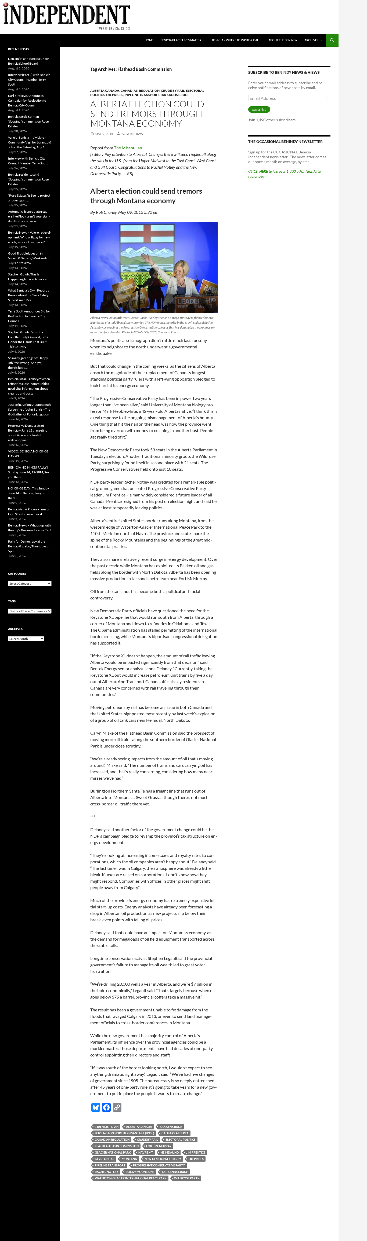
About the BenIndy (282, 40)
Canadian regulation (140, 91)
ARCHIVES (311, 40)
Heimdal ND (170, 1152)
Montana (129, 1159)
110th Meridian (106, 1126)
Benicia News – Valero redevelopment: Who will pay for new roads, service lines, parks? (29, 237)
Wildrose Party (186, 1178)
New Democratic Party (163, 1159)
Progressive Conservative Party (159, 1165)
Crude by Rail (147, 1139)
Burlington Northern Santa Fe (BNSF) (124, 1133)
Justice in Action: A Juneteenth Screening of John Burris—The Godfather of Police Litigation (29, 409)
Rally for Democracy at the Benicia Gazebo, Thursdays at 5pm (28, 546)
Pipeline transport (142, 95)
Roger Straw (132, 134)
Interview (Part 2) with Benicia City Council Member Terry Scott (29, 79)
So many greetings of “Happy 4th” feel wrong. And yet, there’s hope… (28, 363)
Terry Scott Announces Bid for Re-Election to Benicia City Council (29, 316)
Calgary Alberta (175, 1133)
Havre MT (145, 1152)
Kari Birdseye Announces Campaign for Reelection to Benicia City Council (27, 100)
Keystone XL (104, 1159)
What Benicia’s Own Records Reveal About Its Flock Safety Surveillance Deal (28, 295)
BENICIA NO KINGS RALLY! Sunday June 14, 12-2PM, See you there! (28, 472)
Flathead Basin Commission (117, 1146)
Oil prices (114, 95)
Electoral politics (180, 1139)
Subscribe (259, 110)
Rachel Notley (106, 1171)
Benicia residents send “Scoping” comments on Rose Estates (28, 179)
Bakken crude (171, 1126)
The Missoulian (128, 147)
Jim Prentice (195, 1152)
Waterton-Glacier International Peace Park (131, 1178)
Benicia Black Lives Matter (180, 40)
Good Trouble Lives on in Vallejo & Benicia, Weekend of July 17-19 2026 (28, 258)
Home (149, 40)
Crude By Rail (173, 91)
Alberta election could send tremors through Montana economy (147, 113)
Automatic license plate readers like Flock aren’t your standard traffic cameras (29, 216)
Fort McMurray (158, 1146)
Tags (12, 601)
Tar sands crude (174, 95)
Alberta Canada (104, 91)
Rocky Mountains (140, 1171)
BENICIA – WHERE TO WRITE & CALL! (236, 40)
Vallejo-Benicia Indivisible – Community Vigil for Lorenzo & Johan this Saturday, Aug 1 (29, 142)
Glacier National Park (113, 1152)
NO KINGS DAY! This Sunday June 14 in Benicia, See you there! (28, 493)
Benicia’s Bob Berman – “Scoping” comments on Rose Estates (28, 121)
